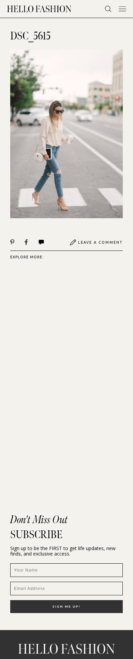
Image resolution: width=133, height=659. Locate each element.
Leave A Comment (100, 242)
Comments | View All (48, 242)
